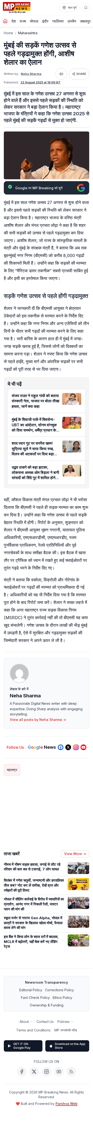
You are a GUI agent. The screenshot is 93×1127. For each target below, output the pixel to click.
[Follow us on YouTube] (83, 747)
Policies (63, 1022)
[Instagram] (46, 1071)
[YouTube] (59, 1071)
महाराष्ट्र (12, 770)
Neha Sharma (31, 74)
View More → (75, 854)
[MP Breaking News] (17, 7)
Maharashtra (27, 33)
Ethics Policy (62, 998)
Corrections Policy (59, 990)
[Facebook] (21, 1071)
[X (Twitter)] (34, 1071)
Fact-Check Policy (35, 998)
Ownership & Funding (46, 1005)
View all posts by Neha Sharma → (38, 720)
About (24, 1022)
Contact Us (45, 1022)
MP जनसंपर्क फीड (65, 1030)
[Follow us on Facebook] (60, 747)
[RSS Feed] (71, 1071)
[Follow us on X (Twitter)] (68, 747)
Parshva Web (67, 1104)
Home (8, 33)
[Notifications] (86, 7)
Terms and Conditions (33, 1030)
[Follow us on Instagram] (76, 747)
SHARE (81, 74)
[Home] (5, 21)
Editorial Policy (30, 990)
